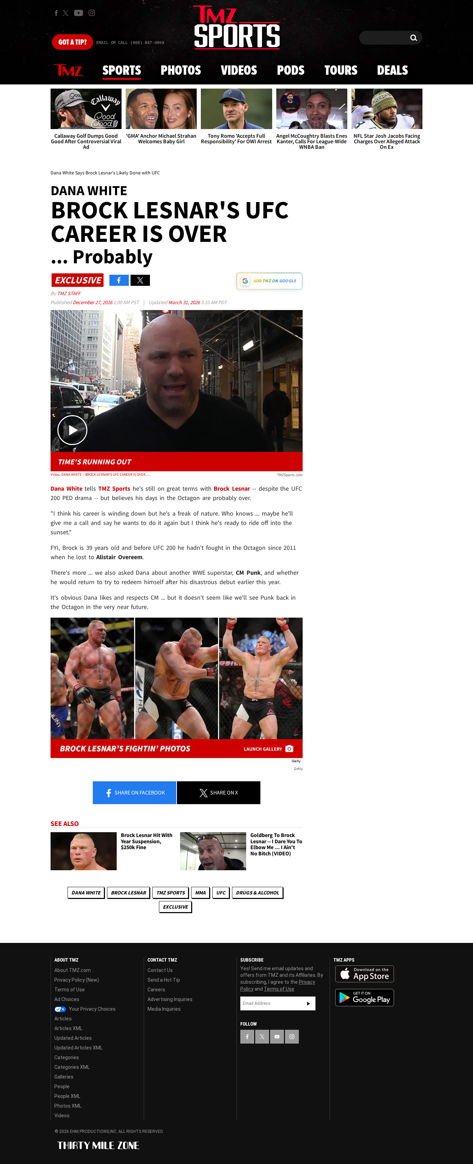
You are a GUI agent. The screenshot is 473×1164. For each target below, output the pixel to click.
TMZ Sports (114, 488)
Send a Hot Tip (164, 980)
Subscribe (308, 1003)
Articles (63, 1018)
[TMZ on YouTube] (277, 1037)
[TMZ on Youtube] (78, 12)
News (68, 70)
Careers (156, 989)
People (62, 1086)
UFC (220, 892)
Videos (239, 71)
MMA (200, 892)
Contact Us (160, 970)
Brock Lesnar (128, 892)
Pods (290, 71)
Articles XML (68, 1028)
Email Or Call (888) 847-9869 (130, 42)
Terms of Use (69, 989)
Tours (340, 71)
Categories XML (72, 1067)
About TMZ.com (72, 970)
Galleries (63, 1077)
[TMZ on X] (66, 13)
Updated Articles (73, 1038)
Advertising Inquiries (170, 999)
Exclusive (175, 906)
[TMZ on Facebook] (56, 13)
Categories (66, 1057)
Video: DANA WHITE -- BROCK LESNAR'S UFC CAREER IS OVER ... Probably (101, 474)
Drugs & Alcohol (257, 892)
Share (139, 792)
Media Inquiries (164, 1009)
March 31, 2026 (184, 302)
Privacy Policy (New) (76, 980)
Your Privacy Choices (92, 1009)
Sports (121, 71)
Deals (392, 71)
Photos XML (67, 1106)
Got (73, 42)
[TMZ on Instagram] (92, 13)
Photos (181, 71)
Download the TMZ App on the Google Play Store (364, 998)
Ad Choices (66, 999)
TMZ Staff (68, 293)
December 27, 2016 (93, 302)
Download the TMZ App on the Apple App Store (364, 974)
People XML (67, 1096)
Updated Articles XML (78, 1048)
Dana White (85, 892)
